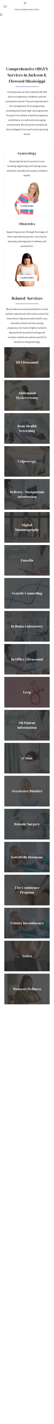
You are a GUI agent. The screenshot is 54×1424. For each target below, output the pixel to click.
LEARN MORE (27, 206)
